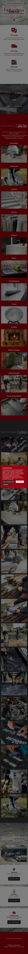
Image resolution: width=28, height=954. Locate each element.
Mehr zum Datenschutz (8, 481)
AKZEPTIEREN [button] (20, 481)
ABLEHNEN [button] (5, 484)
